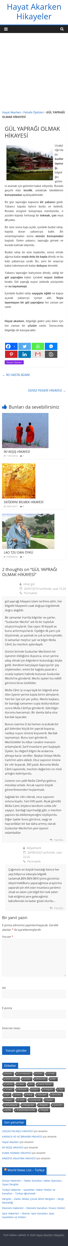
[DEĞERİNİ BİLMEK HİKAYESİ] (18, 465)
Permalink (30, 593)
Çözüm (58, 1104)
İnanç (18, 1094)
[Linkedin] (24, 354)
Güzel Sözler (45, 1084)
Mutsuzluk (41, 1079)
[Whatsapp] (38, 346)
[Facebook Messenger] (51, 346)
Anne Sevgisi (11, 1079)
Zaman (27, 1079)
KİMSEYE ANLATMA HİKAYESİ (19, 1158)
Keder (21, 1084)
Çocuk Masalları (24, 1074)
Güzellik (51, 1074)
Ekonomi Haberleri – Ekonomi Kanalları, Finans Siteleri (33, 1208)
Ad (4, 988)
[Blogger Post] (51, 354)
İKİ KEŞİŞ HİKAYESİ (17, 452)
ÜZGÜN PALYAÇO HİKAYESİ (17, 1131)
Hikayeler (28, 1105)
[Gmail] (38, 354)
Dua (61, 1089)
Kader (49, 1100)
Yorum (7, 937)
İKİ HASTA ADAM (16, 375)
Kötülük (39, 1074)
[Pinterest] (11, 354)
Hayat (44, 1110)
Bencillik (56, 1094)
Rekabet (42, 1094)
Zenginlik (48, 1089)
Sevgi (29, 1094)
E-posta (7, 1008)
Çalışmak (35, 1100)
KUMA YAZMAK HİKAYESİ (16, 1153)
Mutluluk (22, 1089)
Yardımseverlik (26, 1110)
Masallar (8, 1074)
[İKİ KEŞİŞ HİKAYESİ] (25, 415)
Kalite (35, 1089)
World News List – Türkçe (25, 1170)
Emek (21, 1100)
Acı (31, 1084)
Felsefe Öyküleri (33, 112)
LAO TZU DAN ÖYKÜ (18, 552)
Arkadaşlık (11, 1105)
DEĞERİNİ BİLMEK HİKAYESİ (23, 502)
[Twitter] (24, 346)
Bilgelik (44, 1104)
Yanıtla (58, 840)
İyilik (8, 1110)
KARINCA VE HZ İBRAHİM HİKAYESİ (22, 1136)
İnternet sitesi (11, 1028)
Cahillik (9, 1084)
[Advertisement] (34, 74)
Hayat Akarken (11, 112)
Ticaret (8, 1089)
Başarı (9, 1100)
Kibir (53, 1079)
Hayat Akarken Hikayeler (34, 11)
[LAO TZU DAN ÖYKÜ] (28, 516)
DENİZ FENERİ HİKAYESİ (47, 390)
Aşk (7, 1095)
